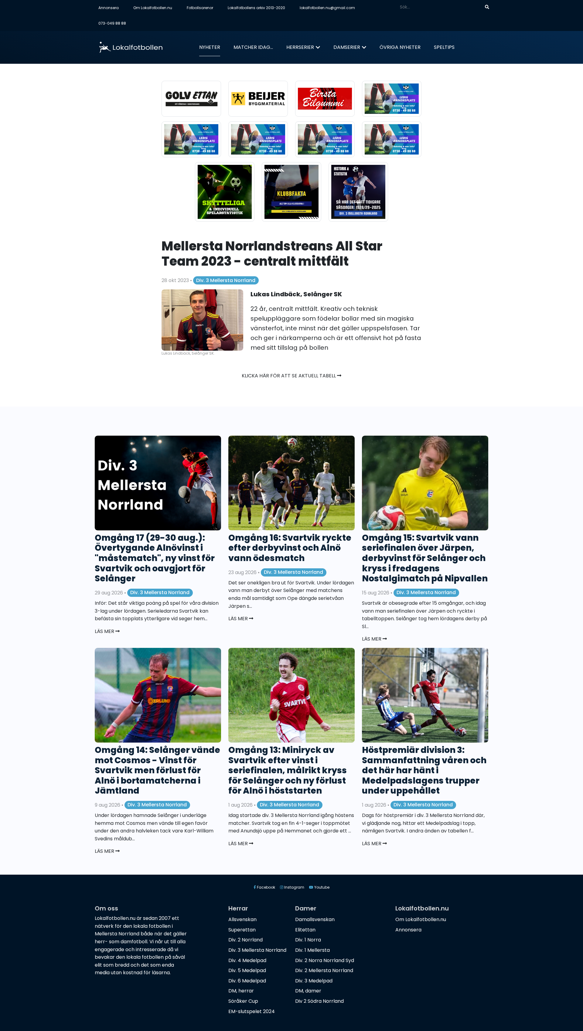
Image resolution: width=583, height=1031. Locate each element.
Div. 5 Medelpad (247, 970)
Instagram (293, 887)
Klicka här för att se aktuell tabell (289, 375)
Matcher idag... (253, 47)
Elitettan (305, 929)
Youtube (321, 887)
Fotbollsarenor (200, 7)
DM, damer (308, 990)
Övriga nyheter (400, 47)
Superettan (242, 929)
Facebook (265, 887)
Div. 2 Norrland (245, 939)
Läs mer (105, 631)
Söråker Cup (243, 1001)
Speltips (444, 47)
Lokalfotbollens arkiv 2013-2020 (256, 7)
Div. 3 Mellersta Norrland (225, 280)
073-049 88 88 (112, 23)
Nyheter (209, 47)
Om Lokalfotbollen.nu (152, 7)
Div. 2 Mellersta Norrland (324, 970)
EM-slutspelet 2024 (251, 1011)
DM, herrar (241, 990)
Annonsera (108, 7)
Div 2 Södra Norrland (319, 1001)
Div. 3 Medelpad (313, 980)
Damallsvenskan (315, 919)
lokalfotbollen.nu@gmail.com (327, 7)
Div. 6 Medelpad (247, 980)
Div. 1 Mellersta (312, 950)
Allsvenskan (242, 919)
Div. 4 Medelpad (247, 960)
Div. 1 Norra (308, 939)
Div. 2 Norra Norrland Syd (324, 960)
